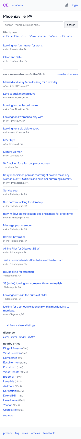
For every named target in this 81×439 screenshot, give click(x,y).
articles (35, 433)
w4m (62, 35)
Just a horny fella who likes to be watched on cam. (33, 260)
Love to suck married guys (19, 93)
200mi (32, 336)
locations (17, 5)
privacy (7, 433)
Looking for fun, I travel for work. (23, 45)
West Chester (11, 372)
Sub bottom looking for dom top (22, 202)
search (71, 25)
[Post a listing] (66, 5)
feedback (49, 433)
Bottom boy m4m (14, 237)
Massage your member (17, 225)
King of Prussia (12, 348)
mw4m (42, 35)
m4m (6, 35)
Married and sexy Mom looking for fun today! (30, 82)
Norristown (10, 358)
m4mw (15, 35)
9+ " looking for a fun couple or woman (26, 163)
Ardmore (8, 386)
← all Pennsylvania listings (19, 325)
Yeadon (7, 405)
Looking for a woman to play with (23, 117)
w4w (69, 35)
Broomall (8, 376)
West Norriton (12, 353)
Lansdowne (10, 400)
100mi (22, 336)
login (75, 5)
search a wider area (67, 74)
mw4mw (52, 35)
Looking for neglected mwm (20, 105)
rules (25, 433)
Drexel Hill (9, 395)
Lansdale (8, 381)
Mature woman (12, 151)
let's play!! (9, 140)
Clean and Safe (12, 57)
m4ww (32, 35)
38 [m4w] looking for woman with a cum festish (32, 283)
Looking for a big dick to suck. (21, 128)
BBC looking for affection (18, 272)
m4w (23, 35)
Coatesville (10, 409)
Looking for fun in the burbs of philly (25, 295)
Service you (10, 190)
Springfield (10, 391)
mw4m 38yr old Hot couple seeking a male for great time (38, 213)
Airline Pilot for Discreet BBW (21, 248)
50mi (14, 336)
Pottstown (9, 367)
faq (17, 433)
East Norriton (11, 362)
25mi (6, 336)
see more (8, 415)
